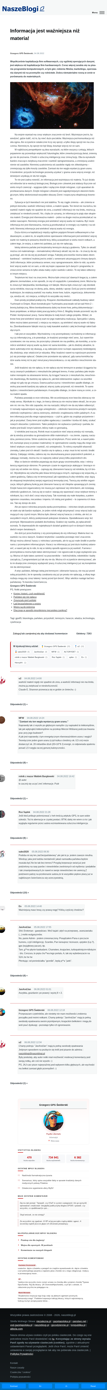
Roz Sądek (24, 812)
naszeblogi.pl (41, 1325)
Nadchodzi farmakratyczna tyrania (37, 1175)
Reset (93, 1386)
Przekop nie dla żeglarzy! (33, 1240)
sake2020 (24, 851)
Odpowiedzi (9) (18, 762)
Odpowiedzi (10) (18, 892)
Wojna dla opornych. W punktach (37, 1245)
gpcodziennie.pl (60, 1325)
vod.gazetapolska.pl (21, 1325)
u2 (20, 678)
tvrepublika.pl (78, 1325)
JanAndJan (25, 927)
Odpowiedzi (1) (18, 704)
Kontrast (14, 1386)
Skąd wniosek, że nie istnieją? (32, 1215)
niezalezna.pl (43, 1321)
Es (20, 906)
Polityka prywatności (20, 1377)
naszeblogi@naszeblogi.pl (32, 1053)
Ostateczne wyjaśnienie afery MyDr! (38, 1188)
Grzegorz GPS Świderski (21, 53)
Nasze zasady (17, 1367)
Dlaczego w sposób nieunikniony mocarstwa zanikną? (40, 610)
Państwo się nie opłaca (25, 597)
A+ (40, 1386)
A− (66, 1386)
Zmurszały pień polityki (25, 600)
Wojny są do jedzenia (24, 607)
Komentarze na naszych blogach (36, 1250)
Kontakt (14, 1363)
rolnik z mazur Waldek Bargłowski (36, 776)
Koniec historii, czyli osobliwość (29, 593)
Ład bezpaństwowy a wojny (27, 603)
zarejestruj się (32, 633)
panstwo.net (79, 1321)
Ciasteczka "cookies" (20, 1372)
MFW (21, 718)
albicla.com (16, 1328)
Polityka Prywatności (21, 1354)
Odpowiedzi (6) (18, 975)
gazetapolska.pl (61, 1321)
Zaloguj (17, 633)
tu (53, 1338)
